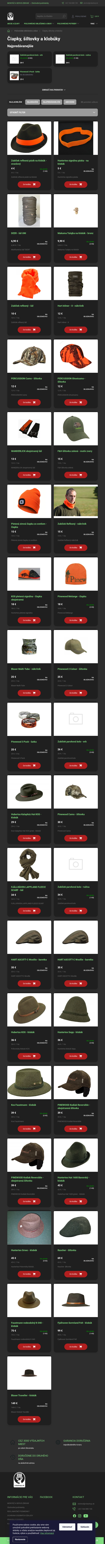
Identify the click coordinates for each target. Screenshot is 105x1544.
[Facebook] (74, 1515)
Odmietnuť (67, 1527)
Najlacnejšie (15, 102)
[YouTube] (86, 1515)
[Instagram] (80, 1515)
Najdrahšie (32, 102)
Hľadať (64, 16)
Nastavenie (20, 1539)
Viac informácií (47, 1533)
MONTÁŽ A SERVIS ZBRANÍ (18, 3)
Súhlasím (85, 1527)
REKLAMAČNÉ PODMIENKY (18, 1511)
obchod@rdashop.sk (86, 1504)
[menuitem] (14, 23)
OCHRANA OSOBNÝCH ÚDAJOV (20, 1515)
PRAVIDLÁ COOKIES (15, 1519)
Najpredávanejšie (51, 102)
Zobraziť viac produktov (52, 90)
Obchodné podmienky (40, 3)
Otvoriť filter (17, 112)
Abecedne (69, 102)
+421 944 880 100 (85, 1509)
